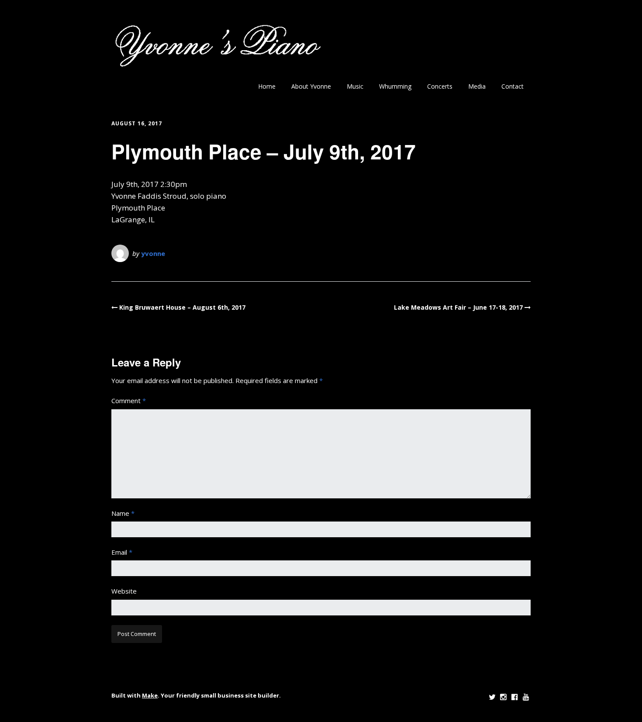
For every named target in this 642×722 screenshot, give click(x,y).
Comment (128, 400)
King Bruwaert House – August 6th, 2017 (182, 307)
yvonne (153, 253)
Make (150, 695)
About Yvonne (311, 86)
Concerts (439, 86)
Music (355, 86)
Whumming (395, 86)
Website (124, 591)
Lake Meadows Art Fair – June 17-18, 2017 (458, 307)
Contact (512, 86)
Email (121, 552)
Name (123, 513)
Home (267, 86)
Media (477, 86)
